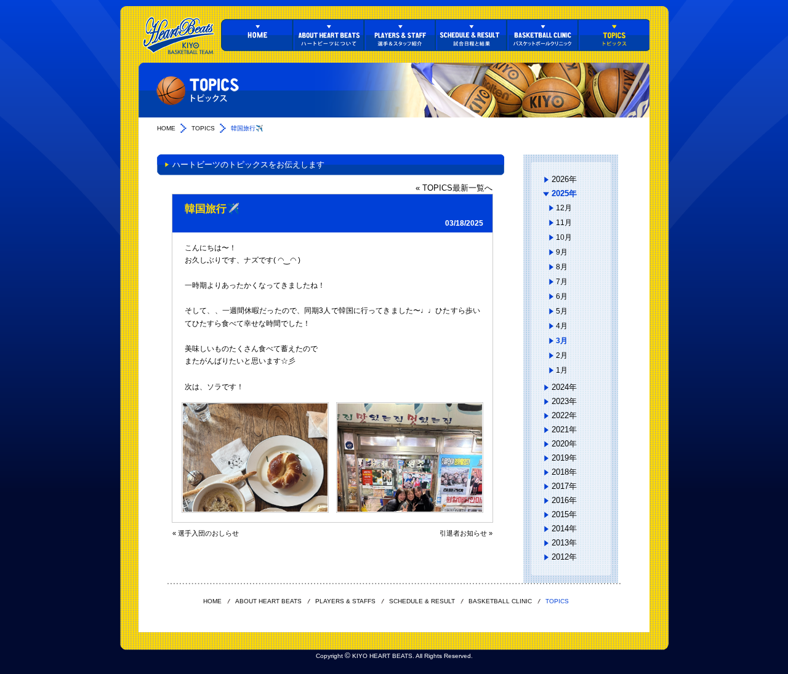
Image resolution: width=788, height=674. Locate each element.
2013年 (564, 542)
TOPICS (613, 35)
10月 (564, 237)
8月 (562, 267)
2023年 (564, 401)
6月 (562, 296)
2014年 (564, 528)
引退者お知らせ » (466, 533)
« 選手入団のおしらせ (205, 533)
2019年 (564, 457)
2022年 (564, 415)
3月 (562, 340)
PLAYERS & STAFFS (399, 35)
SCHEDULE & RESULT (471, 35)
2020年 (564, 443)
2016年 (564, 500)
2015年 (564, 514)
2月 (562, 355)
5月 (562, 311)
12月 (564, 208)
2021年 (564, 429)
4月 (562, 326)
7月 (562, 281)
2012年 (564, 556)
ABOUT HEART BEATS (328, 35)
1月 (562, 370)
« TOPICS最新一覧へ (454, 187)
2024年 (564, 387)
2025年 (564, 193)
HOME (256, 35)
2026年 (564, 179)
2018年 (564, 472)
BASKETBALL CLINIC (542, 35)
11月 (564, 222)
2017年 (564, 486)
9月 (562, 252)
